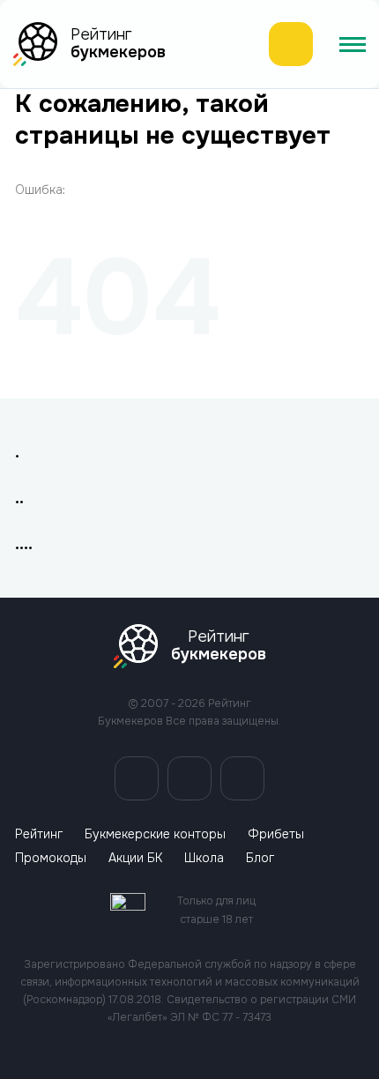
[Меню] (352, 44)
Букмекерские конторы (155, 834)
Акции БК (135, 858)
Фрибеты (276, 834)
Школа (204, 858)
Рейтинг (39, 834)
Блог (260, 858)
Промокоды (50, 858)
